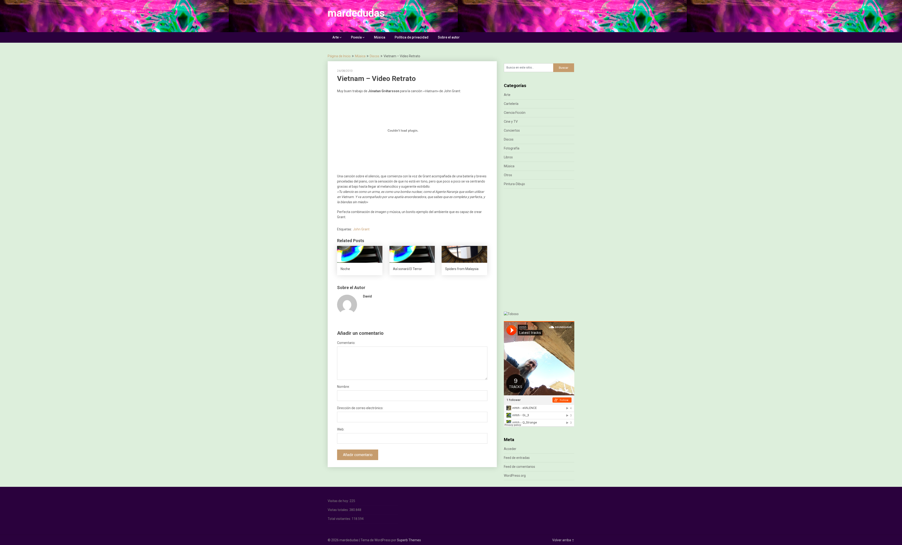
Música (379, 37)
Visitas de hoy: (339, 501)
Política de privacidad (411, 37)
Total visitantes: (340, 519)
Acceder (510, 449)
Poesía (356, 37)
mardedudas (356, 13)
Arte (335, 37)
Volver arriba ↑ (563, 540)
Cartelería (511, 104)
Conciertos (512, 130)
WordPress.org (515, 475)
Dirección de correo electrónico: (360, 408)
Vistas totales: (338, 510)
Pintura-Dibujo (514, 184)
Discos (374, 56)
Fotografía (511, 148)
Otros (508, 175)
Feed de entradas (517, 458)
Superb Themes (409, 540)
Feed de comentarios (519, 467)
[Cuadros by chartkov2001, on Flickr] (511, 314)
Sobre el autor (449, 37)
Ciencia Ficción (514, 112)
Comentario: (346, 343)
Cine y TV (511, 121)
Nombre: (343, 387)
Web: (340, 429)
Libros (508, 157)
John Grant (361, 229)
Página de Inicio (339, 56)
